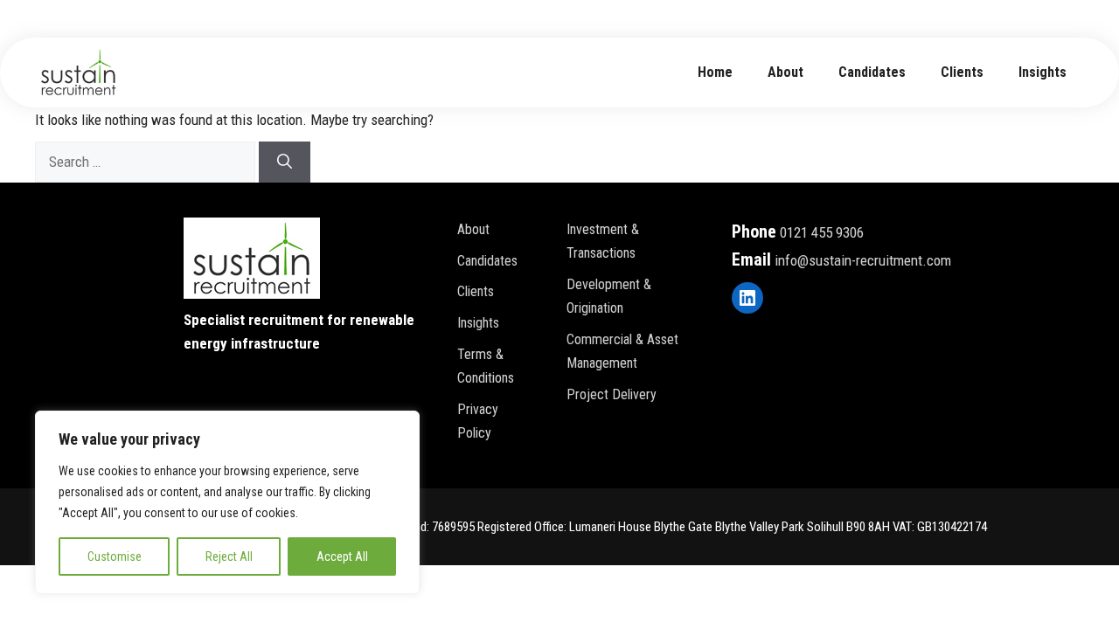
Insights (1042, 72)
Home (715, 72)
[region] (227, 502)
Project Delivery (611, 394)
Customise (114, 556)
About (473, 229)
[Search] (284, 162)
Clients (962, 72)
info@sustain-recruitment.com (863, 260)
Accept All (342, 556)
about (785, 72)
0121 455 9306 (822, 232)
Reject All (229, 556)
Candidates (872, 72)
